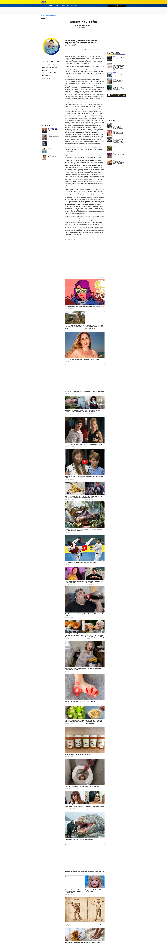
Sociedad (108, 1)
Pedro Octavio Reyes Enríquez (52, 128)
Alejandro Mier (53, 15)
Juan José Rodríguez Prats (51, 141)
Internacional (81, 1)
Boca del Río (62, 1)
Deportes (88, 1)
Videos (72, 5)
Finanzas (56, 5)
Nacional (74, 1)
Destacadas (62, 5)
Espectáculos (102, 1)
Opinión (76, 5)
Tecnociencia (115, 1)
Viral (68, 5)
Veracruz (55, 1)
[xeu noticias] (43, 2)
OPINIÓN (46, 125)
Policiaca (94, 1)
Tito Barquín (49, 155)
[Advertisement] (116, 177)
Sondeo (81, 5)
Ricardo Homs (49, 135)
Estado (69, 1)
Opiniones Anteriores (51, 62)
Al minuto (50, 5)
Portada (50, 1)
